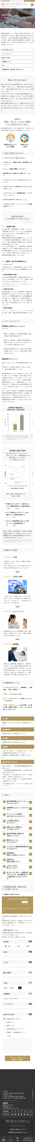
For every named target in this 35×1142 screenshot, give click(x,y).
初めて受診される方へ (8, 49)
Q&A (3, 65)
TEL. (17, 898)
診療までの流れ (6, 57)
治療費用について (6, 61)
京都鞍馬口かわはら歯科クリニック (17, 1132)
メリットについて (6, 53)
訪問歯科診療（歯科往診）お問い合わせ (12, 69)
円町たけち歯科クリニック (17, 1129)
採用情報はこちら (29, 0)
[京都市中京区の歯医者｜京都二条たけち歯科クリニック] (13, 4)
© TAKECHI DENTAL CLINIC (17, 1125)
